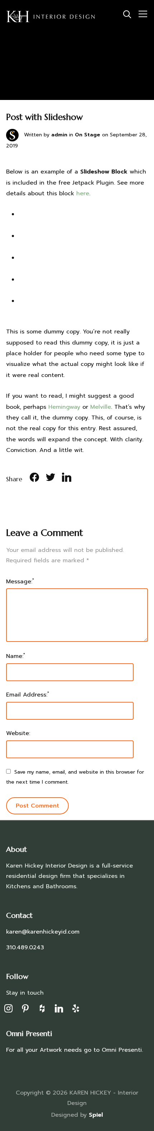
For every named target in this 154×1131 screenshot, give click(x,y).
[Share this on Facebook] (34, 479)
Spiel (96, 1115)
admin (59, 135)
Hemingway (64, 407)
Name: (15, 655)
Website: (18, 733)
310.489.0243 (25, 947)
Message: (20, 581)
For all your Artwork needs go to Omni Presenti (74, 1050)
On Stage (87, 135)
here (82, 193)
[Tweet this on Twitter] (50, 479)
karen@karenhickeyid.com (43, 932)
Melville (100, 407)
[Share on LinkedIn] (66, 479)
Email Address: (27, 694)
